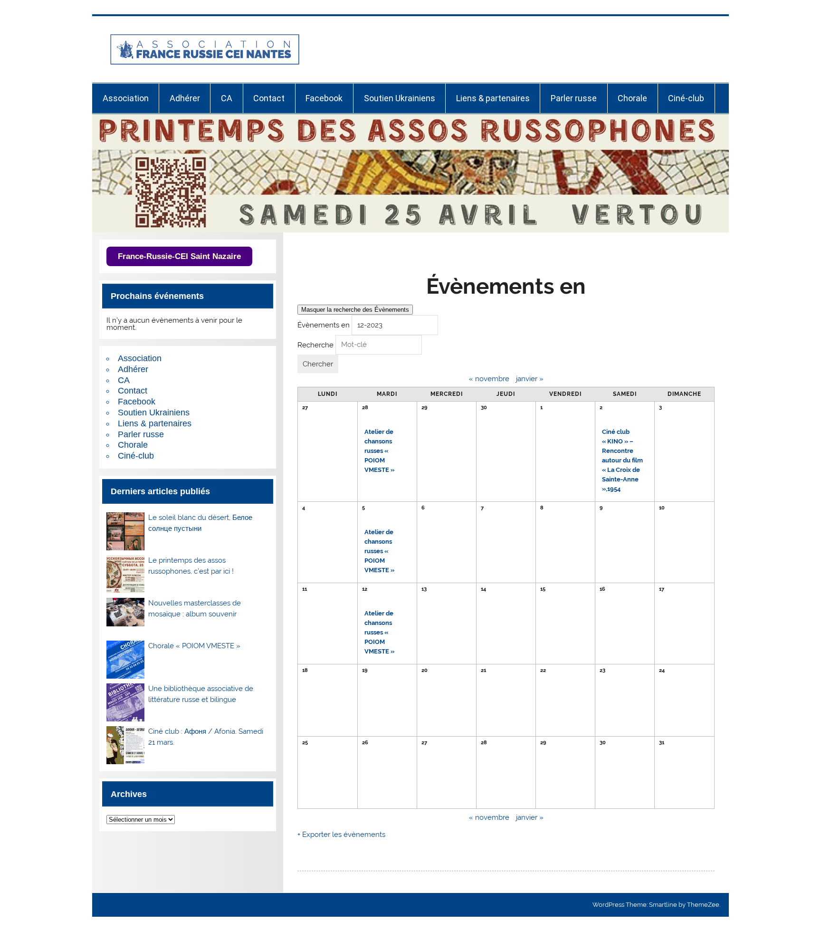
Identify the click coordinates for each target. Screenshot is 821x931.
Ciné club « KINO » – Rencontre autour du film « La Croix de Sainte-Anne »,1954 (622, 460)
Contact (269, 98)
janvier (530, 378)
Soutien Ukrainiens (399, 98)
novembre (489, 378)
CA (226, 98)
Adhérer (185, 98)
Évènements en (323, 325)
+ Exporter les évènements (341, 834)
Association (126, 98)
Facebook (324, 98)
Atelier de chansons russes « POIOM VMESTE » (379, 450)
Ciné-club (686, 98)
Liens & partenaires (493, 98)
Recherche (315, 344)
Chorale (632, 98)
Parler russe (574, 98)
